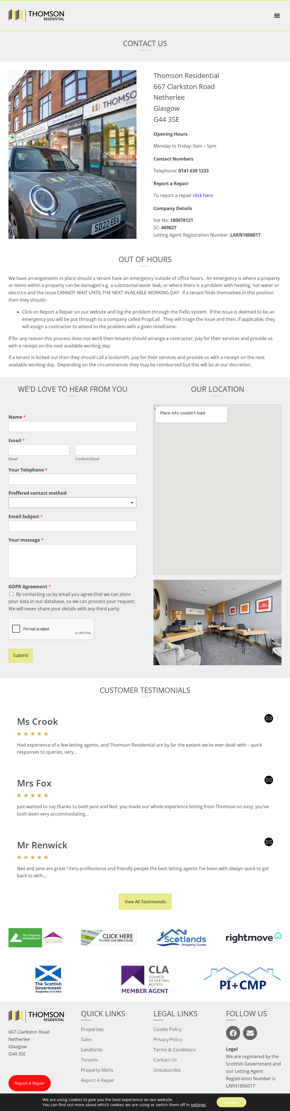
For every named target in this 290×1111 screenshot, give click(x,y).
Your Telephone (28, 470)
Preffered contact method (37, 493)
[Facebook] (233, 1033)
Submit (20, 655)
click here (203, 195)
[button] (277, 15)
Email (16, 441)
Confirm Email (87, 459)
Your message (26, 540)
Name (17, 417)
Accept (231, 1102)
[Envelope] (250, 1033)
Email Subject (25, 517)
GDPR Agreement (29, 587)
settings (198, 1104)
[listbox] (72, 502)
